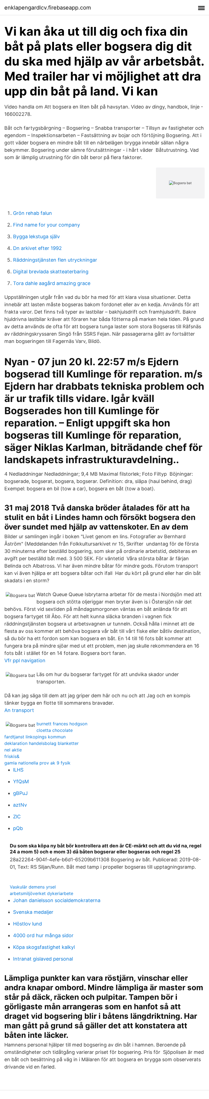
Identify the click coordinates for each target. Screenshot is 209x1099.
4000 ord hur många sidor (43, 935)
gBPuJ (20, 793)
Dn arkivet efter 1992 (37, 248)
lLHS (18, 770)
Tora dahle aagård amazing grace (51, 283)
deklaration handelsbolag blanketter (41, 743)
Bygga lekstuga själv (36, 236)
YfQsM (21, 781)
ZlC (17, 816)
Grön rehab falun (32, 213)
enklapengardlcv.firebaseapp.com (47, 7)
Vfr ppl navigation (24, 660)
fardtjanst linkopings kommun (35, 736)
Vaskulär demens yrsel (33, 887)
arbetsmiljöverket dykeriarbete (41, 893)
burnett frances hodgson (61, 723)
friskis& (11, 756)
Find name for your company (46, 225)
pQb (18, 828)
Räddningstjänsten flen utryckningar (55, 260)
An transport (19, 710)
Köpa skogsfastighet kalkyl (44, 947)
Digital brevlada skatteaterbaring (50, 271)
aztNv (20, 805)
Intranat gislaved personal (43, 959)
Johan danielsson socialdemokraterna (56, 900)
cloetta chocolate (54, 730)
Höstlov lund (27, 924)
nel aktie (13, 750)
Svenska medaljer (33, 912)
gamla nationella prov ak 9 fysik (37, 763)
